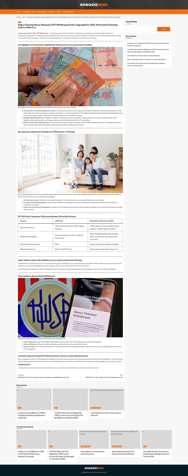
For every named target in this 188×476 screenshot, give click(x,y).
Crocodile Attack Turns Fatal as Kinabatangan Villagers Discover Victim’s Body (146, 64)
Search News (131, 22)
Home (18, 12)
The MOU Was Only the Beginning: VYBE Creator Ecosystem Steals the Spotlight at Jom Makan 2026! (68, 415)
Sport (59, 12)
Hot (33, 12)
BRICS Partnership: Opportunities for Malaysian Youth (104, 376)
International (41, 12)
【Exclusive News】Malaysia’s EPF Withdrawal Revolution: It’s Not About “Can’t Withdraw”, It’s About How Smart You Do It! (58, 368)
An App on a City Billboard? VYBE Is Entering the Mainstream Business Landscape (32, 415)
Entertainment (68, 12)
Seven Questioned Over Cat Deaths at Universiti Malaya (146, 59)
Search (163, 29)
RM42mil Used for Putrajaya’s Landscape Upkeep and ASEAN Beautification (43, 376)
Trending (26, 12)
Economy (51, 12)
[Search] (170, 12)
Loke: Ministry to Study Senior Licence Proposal (143, 55)
